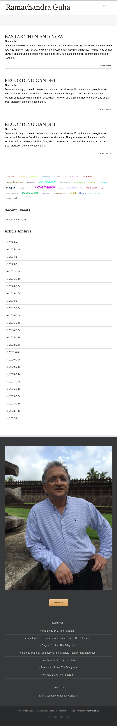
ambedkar (91, 182)
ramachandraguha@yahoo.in (62, 695)
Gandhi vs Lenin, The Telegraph (58, 660)
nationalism (31, 182)
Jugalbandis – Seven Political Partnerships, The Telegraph (58, 638)
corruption (11, 188)
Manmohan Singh (65, 182)
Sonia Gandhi (46, 176)
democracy (47, 181)
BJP (102, 188)
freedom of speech (59, 193)
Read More (105, 65)
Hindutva (82, 193)
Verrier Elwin (87, 176)
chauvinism (57, 176)
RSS (30, 188)
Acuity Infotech (93, 711)
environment (11, 198)
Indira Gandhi (91, 188)
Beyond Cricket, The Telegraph (58, 645)
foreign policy (34, 176)
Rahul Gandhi (10, 176)
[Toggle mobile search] (104, 6)
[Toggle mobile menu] (110, 6)
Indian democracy (14, 182)
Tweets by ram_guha (16, 219)
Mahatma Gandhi (30, 193)
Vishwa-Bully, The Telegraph (58, 674)
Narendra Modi (72, 176)
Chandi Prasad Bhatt (12, 193)
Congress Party (95, 193)
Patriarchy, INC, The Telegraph (58, 630)
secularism (75, 187)
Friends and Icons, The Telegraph (59, 667)
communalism (103, 182)
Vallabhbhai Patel (79, 182)
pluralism (23, 188)
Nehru (73, 193)
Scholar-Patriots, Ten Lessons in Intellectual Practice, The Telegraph (59, 652)
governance (45, 187)
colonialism (46, 193)
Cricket (61, 188)
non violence (23, 176)
